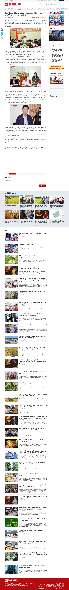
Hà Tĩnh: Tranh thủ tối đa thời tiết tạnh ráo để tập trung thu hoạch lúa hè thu (33, 395)
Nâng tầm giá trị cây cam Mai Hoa (29, 383)
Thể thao (39, 8)
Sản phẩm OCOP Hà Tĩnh (55, 73)
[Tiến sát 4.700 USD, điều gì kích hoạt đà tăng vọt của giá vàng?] (11, 443)
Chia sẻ (2, 28)
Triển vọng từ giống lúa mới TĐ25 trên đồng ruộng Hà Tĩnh (41, 206)
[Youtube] (55, 0)
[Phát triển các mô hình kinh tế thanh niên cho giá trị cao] (11, 328)
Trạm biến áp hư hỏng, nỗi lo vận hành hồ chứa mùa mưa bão (31, 566)
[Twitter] (2, 33)
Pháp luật (34, 8)
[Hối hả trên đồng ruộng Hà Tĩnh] (12, 199)
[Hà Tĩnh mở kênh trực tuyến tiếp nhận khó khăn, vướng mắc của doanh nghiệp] (11, 306)
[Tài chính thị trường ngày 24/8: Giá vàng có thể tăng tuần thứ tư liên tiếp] (11, 500)
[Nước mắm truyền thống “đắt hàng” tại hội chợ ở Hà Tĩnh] (11, 295)
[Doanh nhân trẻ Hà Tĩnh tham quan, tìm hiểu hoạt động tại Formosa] (12, 214)
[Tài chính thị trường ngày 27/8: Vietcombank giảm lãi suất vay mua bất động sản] (11, 270)
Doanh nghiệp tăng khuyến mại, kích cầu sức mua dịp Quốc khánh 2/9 (26, 206)
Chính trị (15, 8)
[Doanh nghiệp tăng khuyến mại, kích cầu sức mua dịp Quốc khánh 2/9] (27, 199)
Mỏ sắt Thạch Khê (12, 173)
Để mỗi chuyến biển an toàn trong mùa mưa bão (32, 372)
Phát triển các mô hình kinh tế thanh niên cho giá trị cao (33, 325)
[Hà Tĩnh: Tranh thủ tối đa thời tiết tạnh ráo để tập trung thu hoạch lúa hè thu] (11, 398)
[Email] (2, 35)
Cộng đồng (62, 8)
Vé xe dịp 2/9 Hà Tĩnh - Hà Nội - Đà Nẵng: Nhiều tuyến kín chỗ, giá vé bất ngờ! (57, 55)
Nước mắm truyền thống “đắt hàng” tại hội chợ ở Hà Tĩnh (33, 292)
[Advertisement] (25, 158)
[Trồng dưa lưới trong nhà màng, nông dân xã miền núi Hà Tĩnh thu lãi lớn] (11, 466)
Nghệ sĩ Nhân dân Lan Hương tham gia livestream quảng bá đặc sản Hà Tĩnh (56, 91)
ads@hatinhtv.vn (61, 588)
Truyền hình (62, 4)
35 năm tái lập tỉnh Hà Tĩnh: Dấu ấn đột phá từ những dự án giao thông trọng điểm (57, 50)
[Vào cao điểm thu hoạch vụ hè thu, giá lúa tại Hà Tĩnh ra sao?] (11, 237)
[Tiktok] (54, 0)
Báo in (48, 4)
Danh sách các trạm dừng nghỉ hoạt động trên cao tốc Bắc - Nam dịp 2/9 (32, 337)
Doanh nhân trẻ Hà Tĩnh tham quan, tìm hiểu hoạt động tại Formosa (11, 221)
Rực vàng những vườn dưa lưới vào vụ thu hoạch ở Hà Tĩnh (33, 256)
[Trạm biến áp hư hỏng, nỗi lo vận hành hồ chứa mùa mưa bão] (11, 569)
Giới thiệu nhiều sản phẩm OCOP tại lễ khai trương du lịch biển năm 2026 (56, 86)
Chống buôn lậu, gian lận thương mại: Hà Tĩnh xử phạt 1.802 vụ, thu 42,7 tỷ (33, 406)
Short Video (10, 8)
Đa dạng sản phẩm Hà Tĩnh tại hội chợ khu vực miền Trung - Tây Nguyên (32, 542)
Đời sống (52, 8)
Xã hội (23, 8)
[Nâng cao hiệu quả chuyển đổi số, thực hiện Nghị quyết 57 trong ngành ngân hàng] (57, 199)
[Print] (2, 38)
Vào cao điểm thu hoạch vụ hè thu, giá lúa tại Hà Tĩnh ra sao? (57, 60)
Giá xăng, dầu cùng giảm (57, 39)
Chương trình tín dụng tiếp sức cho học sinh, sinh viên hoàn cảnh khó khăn (33, 485)
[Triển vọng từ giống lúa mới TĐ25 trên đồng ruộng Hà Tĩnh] (42, 199)
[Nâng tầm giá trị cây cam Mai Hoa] (11, 386)
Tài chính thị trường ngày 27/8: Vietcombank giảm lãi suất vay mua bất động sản (32, 267)
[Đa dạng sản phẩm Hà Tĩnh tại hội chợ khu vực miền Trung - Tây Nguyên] (11, 545)
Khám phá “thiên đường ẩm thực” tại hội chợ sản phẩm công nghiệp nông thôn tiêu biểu (33, 508)
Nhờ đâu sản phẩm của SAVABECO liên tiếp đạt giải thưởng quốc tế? (32, 519)
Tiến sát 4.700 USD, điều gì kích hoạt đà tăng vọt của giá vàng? (32, 440)
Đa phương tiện (55, 4)
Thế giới (43, 8)
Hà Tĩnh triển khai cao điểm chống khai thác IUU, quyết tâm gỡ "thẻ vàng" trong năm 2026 (33, 451)
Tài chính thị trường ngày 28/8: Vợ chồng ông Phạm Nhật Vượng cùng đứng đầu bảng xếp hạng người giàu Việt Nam (41, 222)
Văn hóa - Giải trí (28, 8)
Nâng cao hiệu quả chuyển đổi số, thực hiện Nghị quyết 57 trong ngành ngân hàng (56, 206)
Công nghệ (57, 8)
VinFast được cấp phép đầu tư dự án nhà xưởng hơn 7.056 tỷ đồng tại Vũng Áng (57, 43)
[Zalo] (57, 0)
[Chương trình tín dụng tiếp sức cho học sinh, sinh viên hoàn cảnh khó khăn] (11, 488)
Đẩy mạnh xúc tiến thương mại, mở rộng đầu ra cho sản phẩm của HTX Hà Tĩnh (32, 429)
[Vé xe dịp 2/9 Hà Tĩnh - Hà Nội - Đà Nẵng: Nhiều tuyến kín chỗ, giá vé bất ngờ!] (11, 317)
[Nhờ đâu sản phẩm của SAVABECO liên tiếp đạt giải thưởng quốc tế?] (11, 522)
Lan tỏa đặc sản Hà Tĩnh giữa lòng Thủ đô (55, 96)
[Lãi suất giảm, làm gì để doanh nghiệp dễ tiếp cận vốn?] (11, 534)
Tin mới (43, 4)
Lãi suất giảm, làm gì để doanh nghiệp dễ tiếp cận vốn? (32, 531)
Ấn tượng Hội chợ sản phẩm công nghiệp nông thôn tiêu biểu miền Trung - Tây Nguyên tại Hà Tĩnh (32, 280)
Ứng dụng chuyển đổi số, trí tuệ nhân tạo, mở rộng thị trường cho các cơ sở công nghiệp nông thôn (33, 554)
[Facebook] (53, 0)
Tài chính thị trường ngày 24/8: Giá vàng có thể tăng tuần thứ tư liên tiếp (33, 497)
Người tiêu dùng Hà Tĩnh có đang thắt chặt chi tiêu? (32, 474)
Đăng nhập (62, 0)
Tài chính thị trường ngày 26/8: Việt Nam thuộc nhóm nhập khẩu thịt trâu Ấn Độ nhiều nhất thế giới (33, 361)
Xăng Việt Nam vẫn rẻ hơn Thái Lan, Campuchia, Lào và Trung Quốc (26, 221)
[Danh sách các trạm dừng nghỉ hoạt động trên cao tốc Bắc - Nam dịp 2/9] (11, 340)
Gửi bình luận (42, 185)
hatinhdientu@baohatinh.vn (59, 586)
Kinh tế (19, 8)
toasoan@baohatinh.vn (60, 587)
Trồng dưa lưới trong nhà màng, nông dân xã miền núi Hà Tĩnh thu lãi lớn (32, 463)
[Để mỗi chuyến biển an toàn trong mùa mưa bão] (11, 375)
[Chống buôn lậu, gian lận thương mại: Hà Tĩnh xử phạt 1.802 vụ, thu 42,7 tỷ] (11, 409)
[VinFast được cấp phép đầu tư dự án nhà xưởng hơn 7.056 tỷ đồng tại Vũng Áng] (57, 214)
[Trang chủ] (6, 8)
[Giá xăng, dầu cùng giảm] (56, 35)
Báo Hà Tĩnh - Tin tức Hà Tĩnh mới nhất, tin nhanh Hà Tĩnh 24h (15, 4)
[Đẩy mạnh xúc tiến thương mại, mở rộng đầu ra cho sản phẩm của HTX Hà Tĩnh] (11, 432)
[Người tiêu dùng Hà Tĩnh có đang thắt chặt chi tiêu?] (11, 477)
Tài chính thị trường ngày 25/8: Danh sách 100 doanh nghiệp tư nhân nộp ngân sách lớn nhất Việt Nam (33, 418)
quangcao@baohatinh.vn (54, 588)
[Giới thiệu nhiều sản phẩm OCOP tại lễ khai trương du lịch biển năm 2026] (56, 79)
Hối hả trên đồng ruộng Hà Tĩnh (11, 206)
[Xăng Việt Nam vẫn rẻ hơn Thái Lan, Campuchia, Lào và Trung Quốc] (27, 214)
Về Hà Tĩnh (47, 8)
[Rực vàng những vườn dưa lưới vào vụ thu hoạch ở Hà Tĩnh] (11, 259)
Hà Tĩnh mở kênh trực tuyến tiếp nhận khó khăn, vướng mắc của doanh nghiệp (33, 303)
